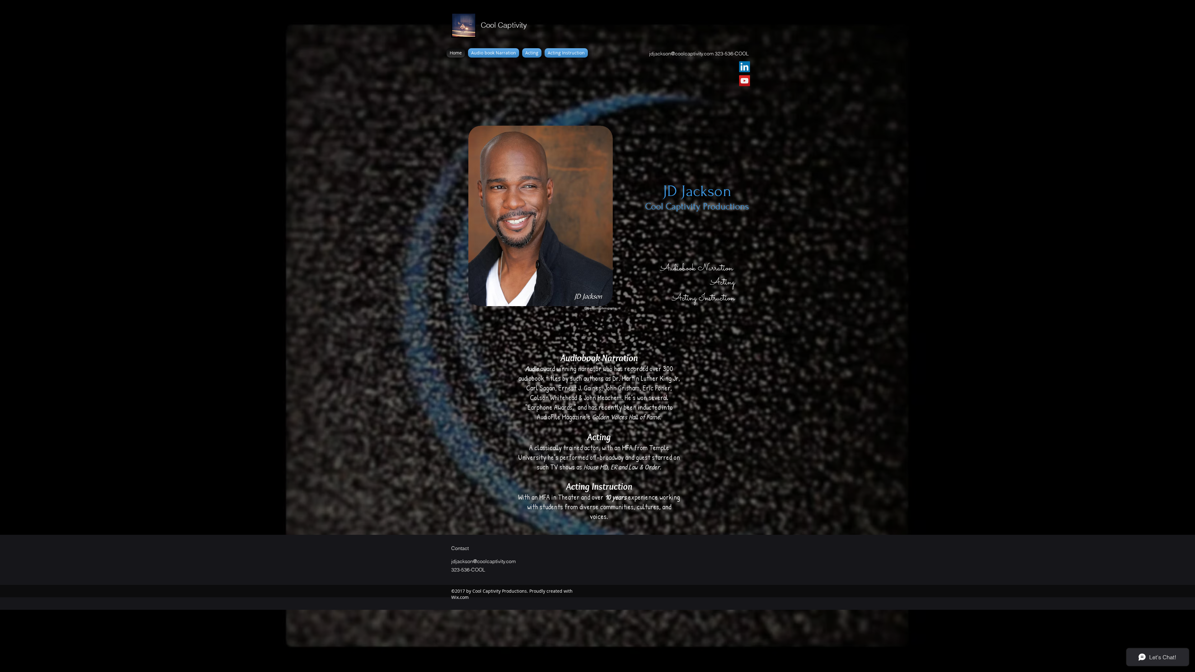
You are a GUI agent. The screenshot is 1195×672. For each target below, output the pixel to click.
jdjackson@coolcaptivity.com (681, 53)
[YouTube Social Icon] (744, 80)
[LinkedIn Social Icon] (744, 66)
